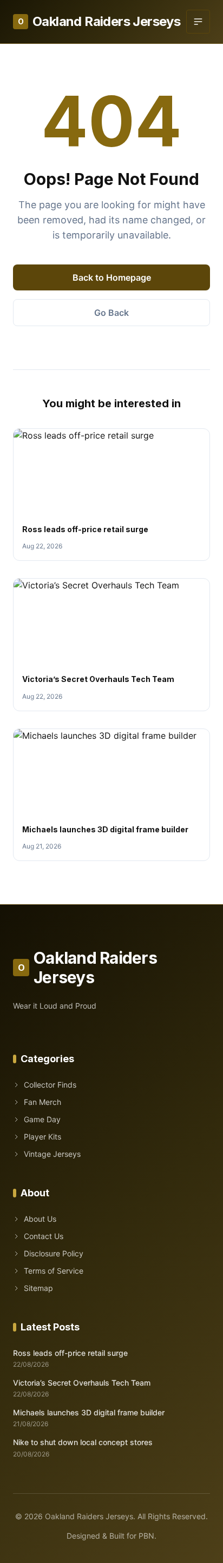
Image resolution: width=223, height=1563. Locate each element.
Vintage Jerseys (52, 1153)
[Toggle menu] (198, 22)
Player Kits (42, 1136)
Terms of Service (53, 1270)
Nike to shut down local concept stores (83, 1442)
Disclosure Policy (53, 1253)
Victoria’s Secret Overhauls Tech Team (98, 679)
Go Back (111, 312)
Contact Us (43, 1236)
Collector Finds (50, 1084)
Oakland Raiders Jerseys (99, 21)
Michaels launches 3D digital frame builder (105, 829)
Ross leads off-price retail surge (85, 529)
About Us (40, 1218)
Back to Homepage (112, 277)
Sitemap (38, 1288)
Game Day (42, 1119)
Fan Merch (42, 1102)
